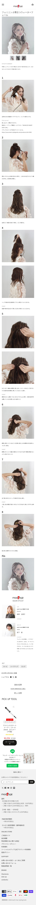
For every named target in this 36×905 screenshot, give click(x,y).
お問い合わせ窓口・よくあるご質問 (13, 860)
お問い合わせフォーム (8, 863)
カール (5, 666)
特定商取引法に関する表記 (10, 841)
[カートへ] (32, 4)
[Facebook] (5, 788)
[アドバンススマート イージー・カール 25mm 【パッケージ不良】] (10, 712)
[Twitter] (2, 788)
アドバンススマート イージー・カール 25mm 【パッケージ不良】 (10, 728)
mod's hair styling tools (19, 900)
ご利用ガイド (5, 835)
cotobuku (4, 879)
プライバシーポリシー (8, 844)
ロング (23, 666)
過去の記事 (18, 685)
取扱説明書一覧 (6, 866)
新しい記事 (18, 693)
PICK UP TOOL (9, 699)
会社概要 (4, 838)
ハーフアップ (14, 666)
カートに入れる (9, 743)
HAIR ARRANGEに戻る (18, 689)
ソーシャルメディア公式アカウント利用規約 (16, 849)
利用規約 (4, 847)
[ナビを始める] (3, 4)
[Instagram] (11, 788)
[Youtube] (8, 788)
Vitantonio (5, 874)
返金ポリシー (5, 852)
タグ (3, 663)
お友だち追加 (12, 765)
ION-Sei (4, 877)
